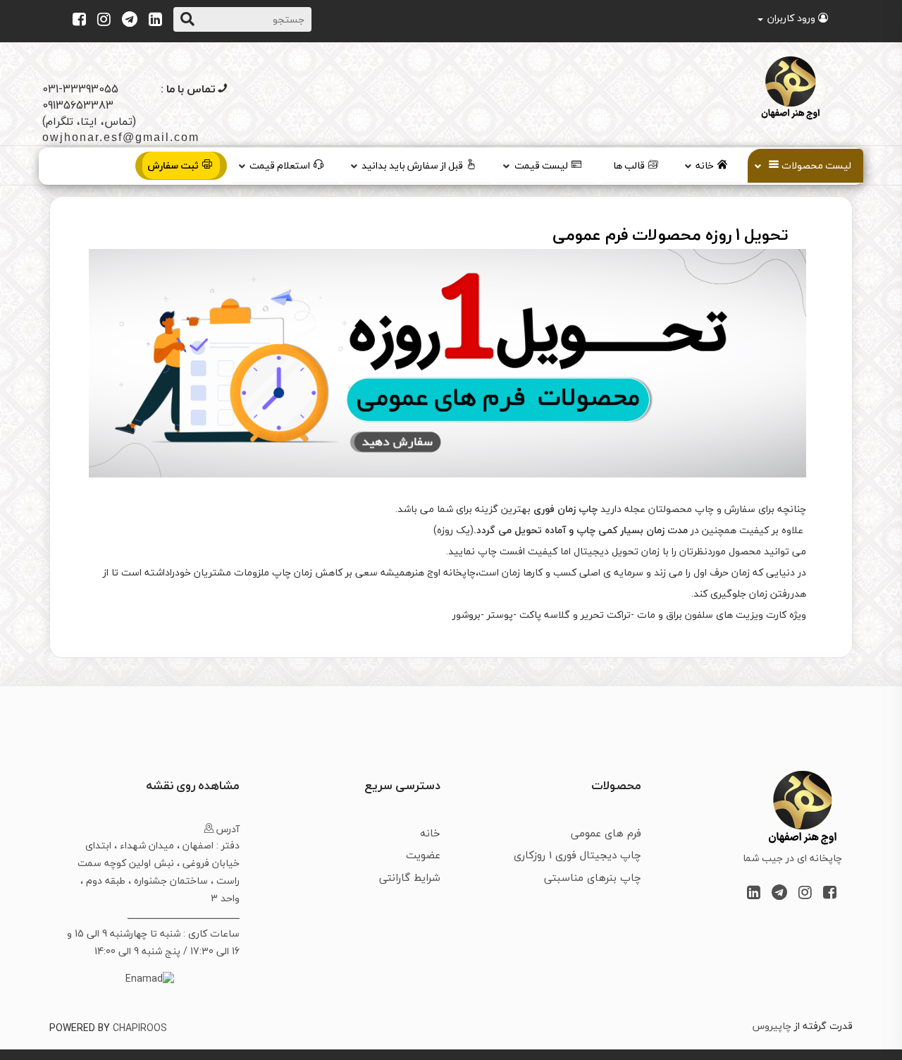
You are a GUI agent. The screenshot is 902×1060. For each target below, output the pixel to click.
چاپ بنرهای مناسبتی (592, 877)
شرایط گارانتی (409, 877)
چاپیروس (772, 1026)
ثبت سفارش (173, 165)
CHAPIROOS (140, 1028)
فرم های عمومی (606, 833)
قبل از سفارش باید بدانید (413, 165)
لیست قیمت (541, 165)
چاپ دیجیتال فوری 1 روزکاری (577, 855)
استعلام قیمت (279, 165)
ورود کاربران (791, 18)
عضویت (423, 855)
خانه (705, 165)
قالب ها (629, 165)
